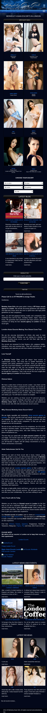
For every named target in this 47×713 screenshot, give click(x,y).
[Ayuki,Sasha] (33, 62)
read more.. (8, 231)
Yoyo (12, 659)
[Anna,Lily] (13, 23)
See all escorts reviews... (8, 701)
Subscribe (24, 283)
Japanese (24, 524)
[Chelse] (33, 23)
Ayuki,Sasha (33, 93)
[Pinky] (33, 138)
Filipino (19, 526)
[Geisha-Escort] (7, 543)
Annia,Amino (13, 93)
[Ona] (13, 100)
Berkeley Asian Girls (14, 710)
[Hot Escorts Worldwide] (29, 549)
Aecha (13, 168)
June (34, 659)
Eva (12, 687)
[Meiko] (33, 100)
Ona (13, 131)
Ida (35, 687)
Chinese (11, 524)
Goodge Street (6, 517)
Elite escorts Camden (8, 551)
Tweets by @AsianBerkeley (23, 294)
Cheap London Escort (8, 546)
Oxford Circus (18, 517)
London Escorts (24, 539)
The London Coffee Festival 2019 (34, 619)
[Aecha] (13, 138)
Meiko (33, 131)
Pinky (33, 169)
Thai (23, 526)
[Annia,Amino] (13, 62)
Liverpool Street (40, 515)
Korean (18, 524)
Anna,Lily (13, 55)
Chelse (34, 55)
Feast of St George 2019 (12, 619)
